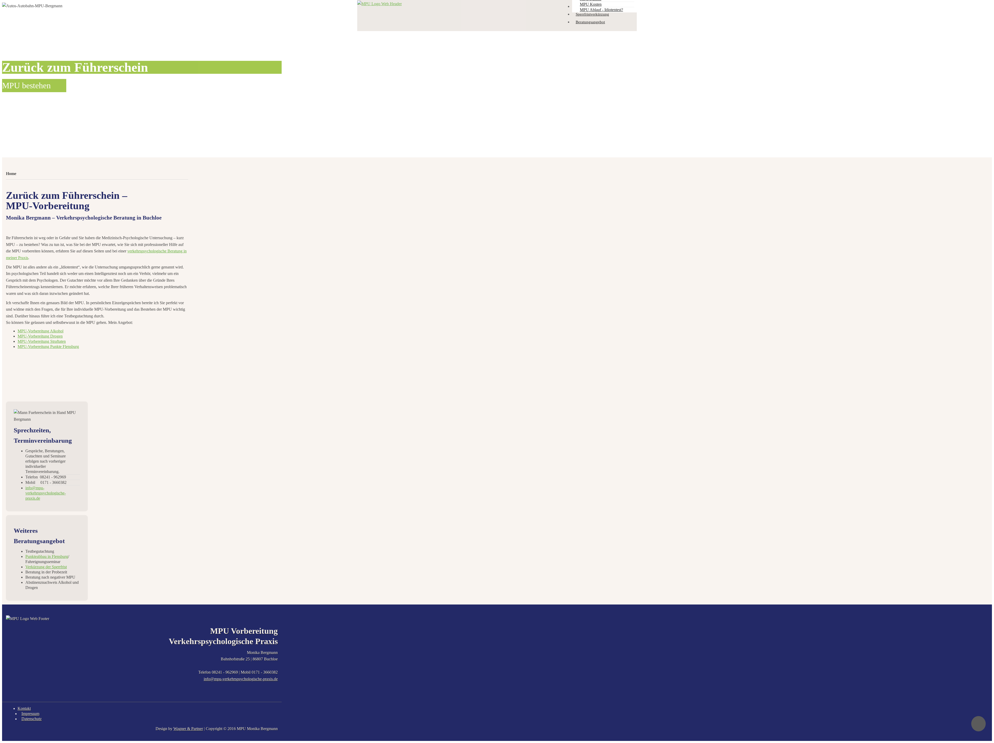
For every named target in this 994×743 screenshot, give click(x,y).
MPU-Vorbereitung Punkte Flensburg (48, 346)
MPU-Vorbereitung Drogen (40, 336)
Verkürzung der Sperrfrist (46, 567)
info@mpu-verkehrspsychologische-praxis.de (241, 679)
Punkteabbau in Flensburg (46, 556)
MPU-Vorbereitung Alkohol (40, 331)
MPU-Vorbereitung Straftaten (42, 341)
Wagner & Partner (188, 728)
